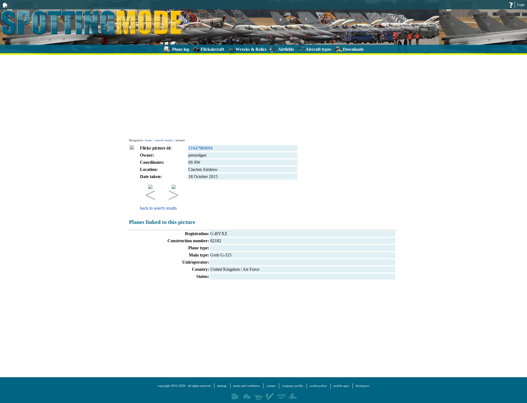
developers (362, 385)
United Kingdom (225, 269)
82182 (215, 240)
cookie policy (318, 385)
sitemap (222, 385)
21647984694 (200, 148)
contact (270, 385)
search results (163, 140)
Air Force (251, 269)
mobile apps (341, 385)
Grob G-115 (220, 255)
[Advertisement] (263, 96)
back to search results (158, 208)
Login (521, 5)
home (148, 140)
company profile (292, 385)
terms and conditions (246, 385)
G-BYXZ (218, 233)
